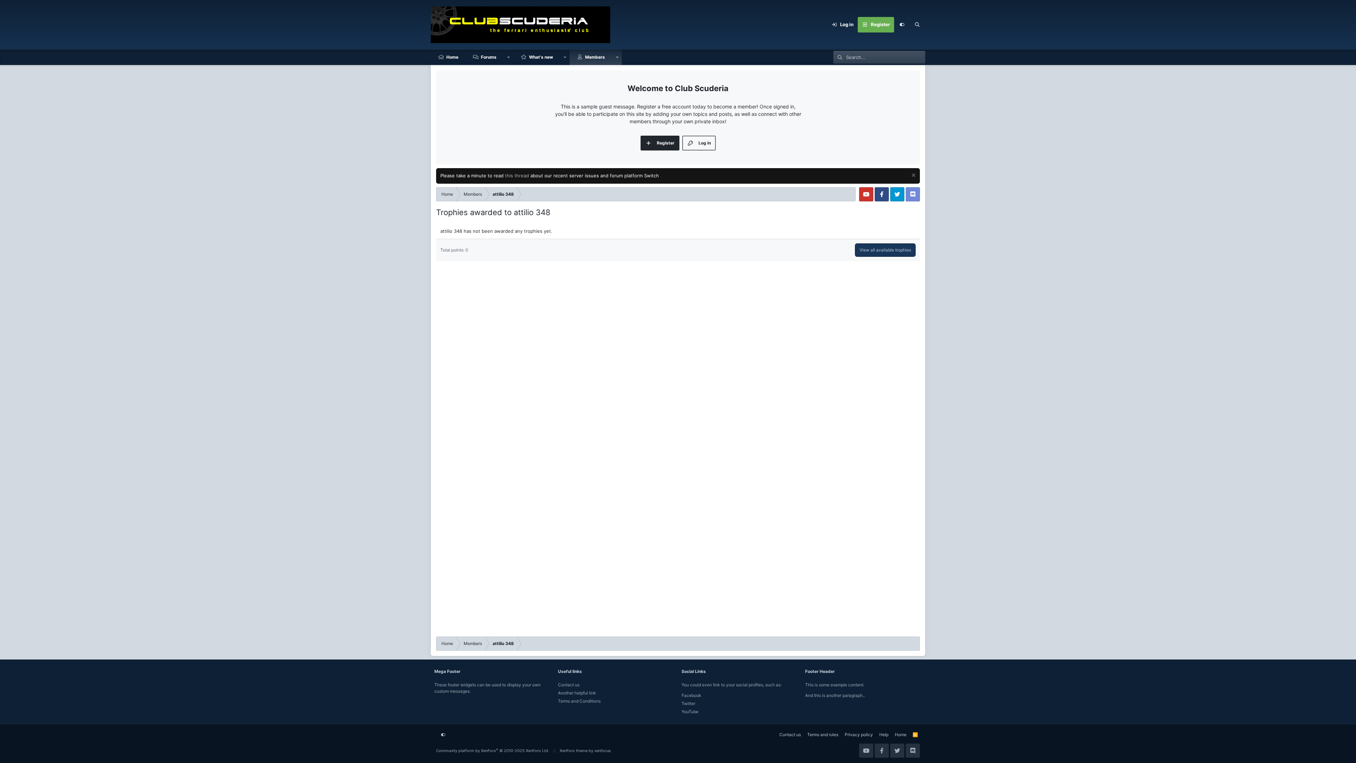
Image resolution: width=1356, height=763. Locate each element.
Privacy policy (859, 734)
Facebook (691, 695)
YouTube (690, 711)
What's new (541, 57)
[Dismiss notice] (913, 176)
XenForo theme (574, 750)
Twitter (688, 703)
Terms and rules (822, 734)
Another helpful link (577, 693)
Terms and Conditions (579, 701)
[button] (508, 57)
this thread (517, 175)
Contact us (568, 684)
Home (452, 57)
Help (883, 734)
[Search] (917, 24)
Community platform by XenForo (492, 750)
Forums (488, 57)
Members (595, 57)
